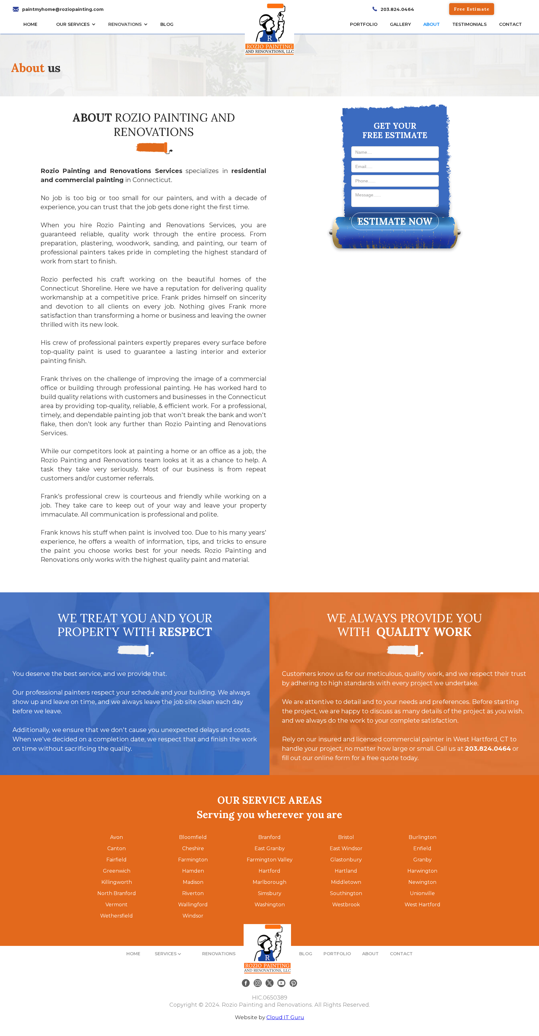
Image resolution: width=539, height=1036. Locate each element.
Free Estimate (471, 9)
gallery (400, 24)
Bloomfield (193, 837)
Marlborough (269, 882)
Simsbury (269, 893)
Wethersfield (116, 916)
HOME (30, 24)
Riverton (193, 893)
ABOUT (370, 953)
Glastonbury (346, 860)
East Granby (270, 848)
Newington (422, 882)
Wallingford (193, 905)
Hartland (346, 871)
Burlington (422, 837)
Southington (346, 893)
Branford (269, 837)
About (431, 24)
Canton (116, 848)
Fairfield (116, 860)
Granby (422, 860)
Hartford (269, 871)
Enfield (422, 848)
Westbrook (346, 905)
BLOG (305, 953)
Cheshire (193, 848)
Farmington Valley (270, 860)
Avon (116, 837)
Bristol (346, 837)
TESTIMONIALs (469, 24)
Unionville (422, 893)
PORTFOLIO (337, 953)
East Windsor (346, 848)
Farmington (193, 860)
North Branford (116, 893)
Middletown (346, 882)
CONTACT (510, 24)
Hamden (193, 871)
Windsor (192, 916)
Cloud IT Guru (285, 1017)
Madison (193, 882)
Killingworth (116, 882)
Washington (270, 905)
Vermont (116, 905)
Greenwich (116, 871)
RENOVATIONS (125, 24)
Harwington (422, 871)
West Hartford (422, 905)
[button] (77, 24)
